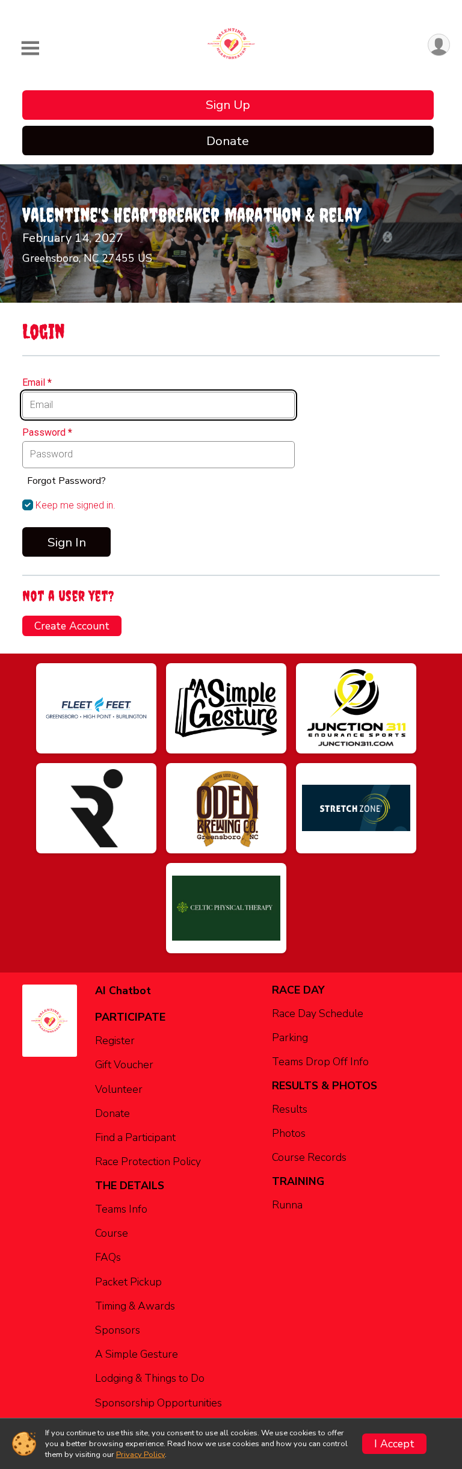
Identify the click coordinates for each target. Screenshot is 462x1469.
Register (115, 1040)
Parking (290, 1037)
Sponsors (117, 1330)
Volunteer (119, 1089)
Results (289, 1109)
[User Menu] (439, 45)
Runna (287, 1205)
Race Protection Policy (148, 1161)
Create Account (71, 626)
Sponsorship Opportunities (158, 1403)
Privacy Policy (140, 1454)
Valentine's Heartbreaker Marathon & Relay (192, 214)
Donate (227, 140)
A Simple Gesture (136, 1354)
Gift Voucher (124, 1065)
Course (111, 1233)
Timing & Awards (135, 1306)
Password (47, 432)
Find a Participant (135, 1137)
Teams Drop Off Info (320, 1062)
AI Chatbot (123, 991)
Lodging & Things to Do (150, 1378)
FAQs (108, 1257)
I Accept (394, 1444)
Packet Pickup (128, 1282)
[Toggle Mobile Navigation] (30, 48)
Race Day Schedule (317, 1013)
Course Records (309, 1157)
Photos (289, 1133)
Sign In (67, 542)
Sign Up (228, 104)
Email (37, 382)
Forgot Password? (66, 480)
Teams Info (121, 1209)
